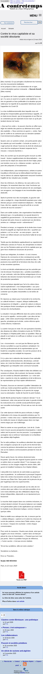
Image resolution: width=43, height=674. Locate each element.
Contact (17, 661)
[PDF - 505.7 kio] (21, 578)
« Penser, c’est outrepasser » (13, 628)
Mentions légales (28, 661)
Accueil (3, 28)
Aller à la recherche (28, 1)
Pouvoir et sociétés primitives (14, 643)
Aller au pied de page (17, 3)
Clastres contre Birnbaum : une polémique (19, 620)
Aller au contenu (15, 1)
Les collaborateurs (9, 635)
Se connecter (8, 23)
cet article (20, 601)
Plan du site (8, 661)
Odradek (11, 28)
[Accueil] (21, 9)
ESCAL (22, 672)
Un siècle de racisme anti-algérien (16, 651)
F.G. (39, 43)
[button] (40, 15)
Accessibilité (5, 1)
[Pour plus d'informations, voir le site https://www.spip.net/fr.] (25, 671)
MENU (33, 15)
